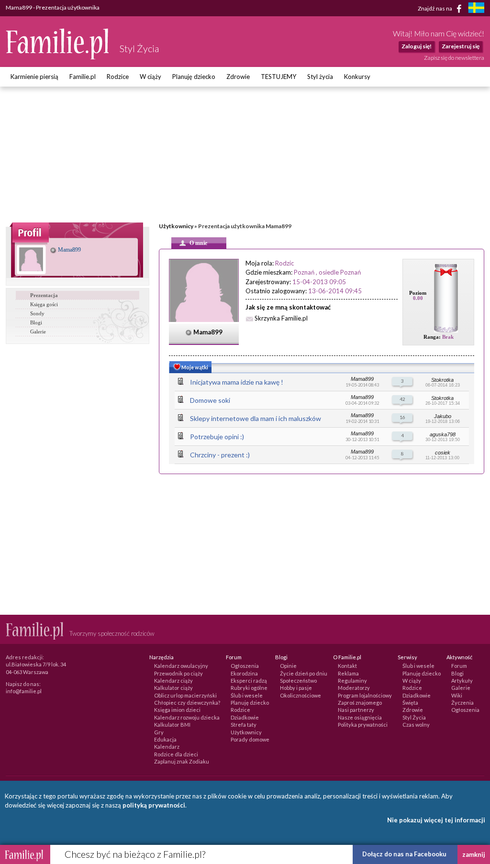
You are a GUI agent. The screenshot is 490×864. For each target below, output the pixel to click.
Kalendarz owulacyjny (181, 666)
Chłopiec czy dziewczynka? (187, 702)
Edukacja (165, 739)
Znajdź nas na (435, 7)
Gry (159, 732)
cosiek (442, 452)
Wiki (456, 695)
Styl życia (320, 76)
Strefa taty (243, 724)
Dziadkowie (245, 717)
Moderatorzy (354, 688)
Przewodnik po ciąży (178, 673)
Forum (459, 666)
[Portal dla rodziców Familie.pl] (58, 57)
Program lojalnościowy (365, 695)
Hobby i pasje (296, 688)
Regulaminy (352, 680)
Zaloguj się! (416, 46)
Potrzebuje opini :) (217, 436)
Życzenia (462, 702)
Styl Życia (414, 717)
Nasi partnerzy (356, 710)
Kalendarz (166, 746)
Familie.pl (82, 76)
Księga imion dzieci (177, 710)
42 (402, 399)
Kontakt (347, 666)
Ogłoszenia (245, 666)
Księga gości (44, 304)
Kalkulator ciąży (173, 688)
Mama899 (68, 249)
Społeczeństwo (298, 680)
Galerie (38, 331)
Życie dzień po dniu (303, 673)
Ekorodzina (244, 673)
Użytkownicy (176, 226)
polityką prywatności (153, 805)
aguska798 (443, 434)
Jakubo (442, 416)
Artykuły (462, 680)
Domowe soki (210, 400)
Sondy (37, 313)
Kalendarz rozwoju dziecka (187, 717)
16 (402, 417)
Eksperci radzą (249, 680)
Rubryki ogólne (249, 688)
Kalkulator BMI (172, 724)
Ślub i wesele (247, 695)
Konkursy (357, 76)
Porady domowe (250, 739)
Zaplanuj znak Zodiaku (181, 761)
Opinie (288, 666)
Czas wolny (416, 724)
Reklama (348, 673)
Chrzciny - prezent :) (220, 455)
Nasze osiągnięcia (360, 717)
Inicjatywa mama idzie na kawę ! (236, 382)
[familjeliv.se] (476, 8)
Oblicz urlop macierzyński (185, 695)
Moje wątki (194, 367)
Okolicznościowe (300, 695)
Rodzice (118, 76)
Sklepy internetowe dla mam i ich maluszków (255, 418)
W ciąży (150, 76)
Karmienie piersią (34, 76)
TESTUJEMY (278, 76)
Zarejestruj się (460, 46)
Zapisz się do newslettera (454, 57)
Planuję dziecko (193, 76)
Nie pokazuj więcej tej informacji (436, 820)
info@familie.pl (24, 691)
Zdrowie (238, 76)
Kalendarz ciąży (173, 680)
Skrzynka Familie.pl (281, 318)
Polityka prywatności (363, 724)
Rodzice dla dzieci (176, 754)
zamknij (473, 854)
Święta (410, 702)
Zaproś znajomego (360, 702)
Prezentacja (44, 295)
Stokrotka (442, 380)
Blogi (36, 322)
